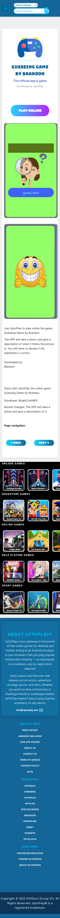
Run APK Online (30, 741)
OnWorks (30, 791)
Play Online (30, 110)
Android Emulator (30, 736)
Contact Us (30, 753)
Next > (44, 442)
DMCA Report (30, 730)
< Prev (16, 442)
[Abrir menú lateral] (5, 8)
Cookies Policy (30, 765)
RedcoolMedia (30, 809)
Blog (30, 771)
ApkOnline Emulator (30, 853)
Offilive (30, 803)
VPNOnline (30, 821)
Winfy (30, 827)
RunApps (30, 832)
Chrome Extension (30, 858)
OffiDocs (30, 785)
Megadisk (30, 815)
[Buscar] (46, 10)
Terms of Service (30, 759)
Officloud (30, 838)
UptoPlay (30, 797)
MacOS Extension (30, 864)
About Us (30, 747)
